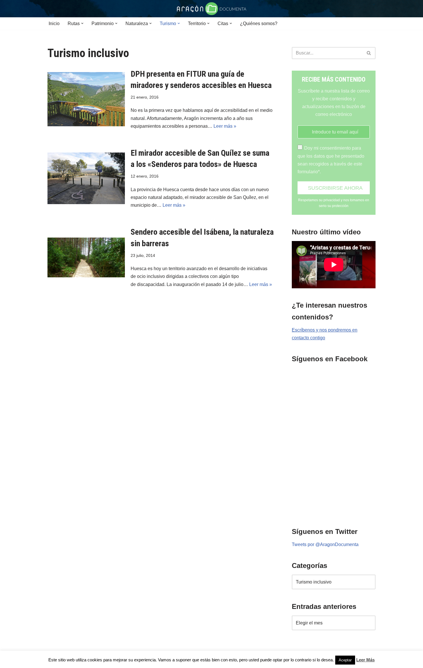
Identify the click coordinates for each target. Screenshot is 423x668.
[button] (82, 23)
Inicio (54, 23)
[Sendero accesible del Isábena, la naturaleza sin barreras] (86, 257)
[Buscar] (369, 53)
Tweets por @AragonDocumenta (325, 544)
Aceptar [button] (345, 660)
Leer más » (225, 126)
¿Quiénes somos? (258, 23)
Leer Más (365, 659)
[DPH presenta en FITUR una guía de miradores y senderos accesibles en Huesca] (86, 99)
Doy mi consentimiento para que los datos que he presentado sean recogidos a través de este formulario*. (331, 160)
